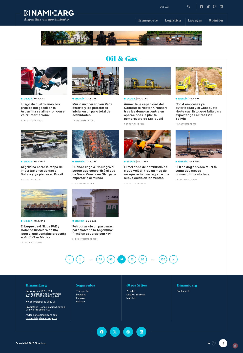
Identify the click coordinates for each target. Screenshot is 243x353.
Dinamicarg (40, 343)
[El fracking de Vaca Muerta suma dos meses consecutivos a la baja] (199, 144)
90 (111, 259)
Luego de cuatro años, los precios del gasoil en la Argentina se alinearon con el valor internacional (43, 109)
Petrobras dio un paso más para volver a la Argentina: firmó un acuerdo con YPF (92, 230)
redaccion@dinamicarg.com (42, 315)
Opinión (216, 20)
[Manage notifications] (235, 345)
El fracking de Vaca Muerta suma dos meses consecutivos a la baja (196, 170)
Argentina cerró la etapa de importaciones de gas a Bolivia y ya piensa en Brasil (42, 170)
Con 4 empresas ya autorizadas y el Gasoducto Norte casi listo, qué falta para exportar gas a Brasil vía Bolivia (199, 111)
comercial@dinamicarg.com (41, 318)
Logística (173, 20)
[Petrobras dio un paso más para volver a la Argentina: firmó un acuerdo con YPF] (95, 203)
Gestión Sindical (135, 294)
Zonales (131, 291)
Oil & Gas (39, 98)
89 (100, 259)
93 (142, 259)
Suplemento (183, 291)
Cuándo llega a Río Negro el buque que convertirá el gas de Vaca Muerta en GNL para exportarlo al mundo (94, 172)
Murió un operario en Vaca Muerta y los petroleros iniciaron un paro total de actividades (92, 109)
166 (163, 259)
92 (132, 259)
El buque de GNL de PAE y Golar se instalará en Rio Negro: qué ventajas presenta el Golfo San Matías (43, 232)
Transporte (148, 20)
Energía (195, 20)
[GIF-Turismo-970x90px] (121, 38)
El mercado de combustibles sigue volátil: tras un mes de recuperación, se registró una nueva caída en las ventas (146, 172)
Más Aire (131, 298)
